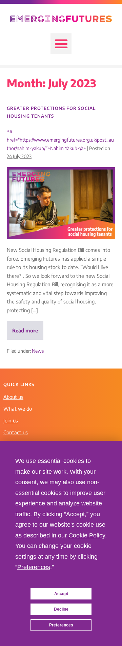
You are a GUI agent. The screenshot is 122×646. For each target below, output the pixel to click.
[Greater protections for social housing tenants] (61, 203)
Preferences (61, 625)
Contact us (15, 432)
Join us (10, 420)
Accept (61, 593)
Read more (27, 327)
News (38, 351)
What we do (17, 409)
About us (13, 397)
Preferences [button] (33, 567)
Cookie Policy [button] (86, 535)
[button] (61, 43)
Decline (61, 609)
